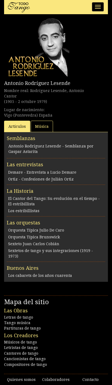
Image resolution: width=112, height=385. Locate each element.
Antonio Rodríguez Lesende (37, 83)
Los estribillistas (23, 211)
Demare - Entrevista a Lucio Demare (42, 172)
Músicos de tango (20, 342)
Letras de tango (18, 317)
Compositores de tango (25, 364)
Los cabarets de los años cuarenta (40, 275)
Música (42, 126)
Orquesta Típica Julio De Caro (36, 230)
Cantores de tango (21, 353)
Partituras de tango (22, 328)
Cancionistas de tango (25, 359)
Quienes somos (21, 379)
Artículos (17, 126)
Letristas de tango (21, 347)
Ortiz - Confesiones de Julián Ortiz (41, 179)
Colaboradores (56, 379)
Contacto (90, 379)
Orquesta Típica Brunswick (34, 237)
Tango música (17, 323)
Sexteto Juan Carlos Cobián (33, 244)
